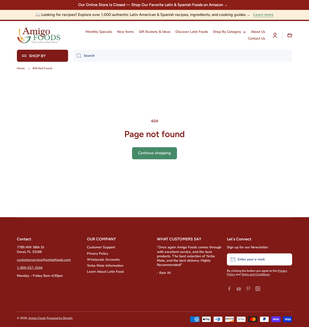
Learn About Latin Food (105, 271)
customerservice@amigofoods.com (44, 259)
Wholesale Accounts (103, 259)
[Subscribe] (286, 259)
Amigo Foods (37, 318)
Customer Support (101, 247)
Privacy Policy (97, 253)
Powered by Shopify (60, 318)
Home (21, 68)
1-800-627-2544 (29, 267)
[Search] (77, 56)
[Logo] (38, 35)
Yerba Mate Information (105, 265)
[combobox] (182, 56)
